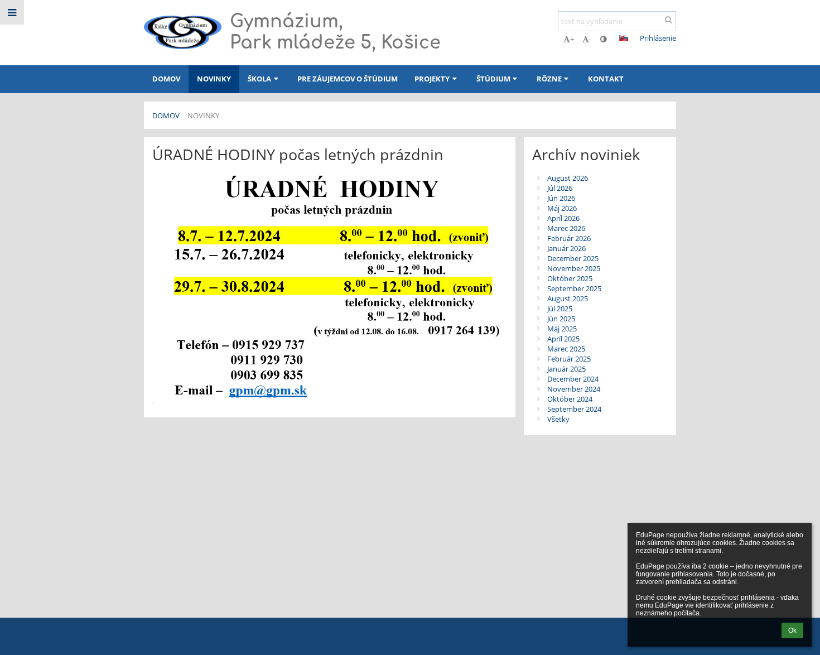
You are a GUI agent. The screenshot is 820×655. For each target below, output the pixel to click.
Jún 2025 (561, 319)
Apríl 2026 (563, 218)
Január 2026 (566, 248)
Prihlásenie (658, 38)
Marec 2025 (566, 349)
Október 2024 (569, 399)
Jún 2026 (561, 198)
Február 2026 (569, 238)
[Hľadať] (668, 19)
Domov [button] (166, 79)
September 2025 (574, 288)
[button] (603, 39)
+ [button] (572, 39)
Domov (166, 115)
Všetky (558, 419)
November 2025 (573, 268)
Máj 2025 (562, 329)
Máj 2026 (562, 208)
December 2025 (573, 258)
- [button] (590, 39)
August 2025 (567, 298)
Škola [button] (259, 79)
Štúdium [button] (493, 79)
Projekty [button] (432, 79)
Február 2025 (569, 359)
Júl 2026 (559, 188)
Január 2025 (566, 369)
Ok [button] (792, 630)
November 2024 (573, 389)
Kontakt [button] (606, 79)
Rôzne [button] (549, 79)
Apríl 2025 (563, 339)
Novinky (203, 115)
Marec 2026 (566, 228)
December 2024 (573, 379)
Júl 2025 (559, 309)
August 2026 (567, 178)
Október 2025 (569, 278)
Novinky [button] (214, 79)
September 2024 (574, 409)
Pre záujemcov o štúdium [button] (347, 79)
